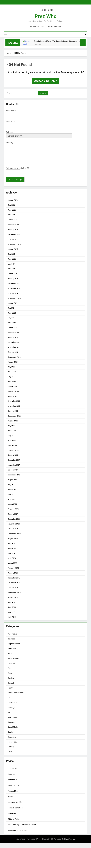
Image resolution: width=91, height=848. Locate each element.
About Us (11, 774)
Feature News (13, 658)
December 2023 (14, 342)
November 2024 (14, 288)
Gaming (11, 678)
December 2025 (14, 234)
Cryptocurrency (14, 644)
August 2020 (13, 539)
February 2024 (13, 333)
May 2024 (11, 318)
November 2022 (14, 406)
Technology (12, 742)
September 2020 (14, 534)
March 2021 (12, 504)
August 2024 (13, 303)
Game (10, 673)
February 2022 (13, 450)
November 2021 (14, 465)
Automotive (12, 634)
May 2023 (11, 377)
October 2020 (13, 529)
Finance (11, 668)
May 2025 (11, 264)
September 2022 (14, 416)
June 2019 (12, 607)
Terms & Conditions (15, 808)
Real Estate (12, 717)
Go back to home (45, 81)
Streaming (12, 737)
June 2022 (12, 431)
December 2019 (14, 578)
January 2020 (13, 573)
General (11, 683)
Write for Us (12, 780)
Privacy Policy (13, 785)
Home (10, 797)
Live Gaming (12, 703)
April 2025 (12, 269)
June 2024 (12, 313)
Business (11, 639)
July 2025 (11, 254)
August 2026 (13, 200)
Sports (10, 732)
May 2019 (11, 612)
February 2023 (13, 391)
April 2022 (12, 440)
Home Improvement (15, 693)
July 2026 (11, 205)
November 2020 (14, 524)
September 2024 (14, 298)
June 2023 (12, 372)
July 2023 (11, 367)
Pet (9, 712)
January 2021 (13, 514)
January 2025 (13, 279)
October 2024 (13, 293)
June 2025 (12, 259)
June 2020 (12, 548)
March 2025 (12, 274)
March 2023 (12, 386)
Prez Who (45, 16)
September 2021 (14, 475)
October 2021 (13, 470)
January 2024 (13, 337)
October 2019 (13, 588)
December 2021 (14, 460)
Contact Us (12, 768)
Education (12, 649)
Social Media (13, 727)
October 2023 (13, 352)
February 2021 (13, 509)
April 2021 (12, 499)
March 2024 (12, 328)
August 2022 (13, 421)
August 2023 (13, 362)
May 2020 (11, 553)
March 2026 (12, 220)
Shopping (11, 722)
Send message (15, 179)
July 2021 (11, 485)
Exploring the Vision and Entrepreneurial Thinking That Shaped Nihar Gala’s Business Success (40, 2)
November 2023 (14, 347)
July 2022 (11, 426)
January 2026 (13, 230)
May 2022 (11, 435)
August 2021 (13, 480)
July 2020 (11, 543)
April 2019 (12, 617)
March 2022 (12, 445)
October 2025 (13, 239)
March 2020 (12, 563)
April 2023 (12, 382)
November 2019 (14, 583)
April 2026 (12, 215)
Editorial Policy (14, 819)
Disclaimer (12, 813)
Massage (11, 707)
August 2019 (13, 597)
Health (10, 688)
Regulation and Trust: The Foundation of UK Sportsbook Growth (55, 41)
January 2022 (13, 455)
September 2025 (14, 244)
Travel (10, 752)
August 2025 (13, 249)
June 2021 (12, 489)
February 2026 (13, 225)
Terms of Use (13, 791)
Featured (11, 663)
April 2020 (12, 558)
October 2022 (13, 411)
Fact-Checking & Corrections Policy (22, 825)
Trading (11, 747)
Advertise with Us (15, 802)
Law (9, 698)
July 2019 (11, 602)
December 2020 (14, 519)
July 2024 (11, 308)
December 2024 (14, 283)
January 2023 (13, 396)
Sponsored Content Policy (18, 830)
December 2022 (14, 401)
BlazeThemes (69, 839)
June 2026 (12, 210)
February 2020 (13, 568)
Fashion (11, 653)
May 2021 (11, 494)
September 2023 (14, 357)
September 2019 (14, 593)
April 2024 (12, 323)
